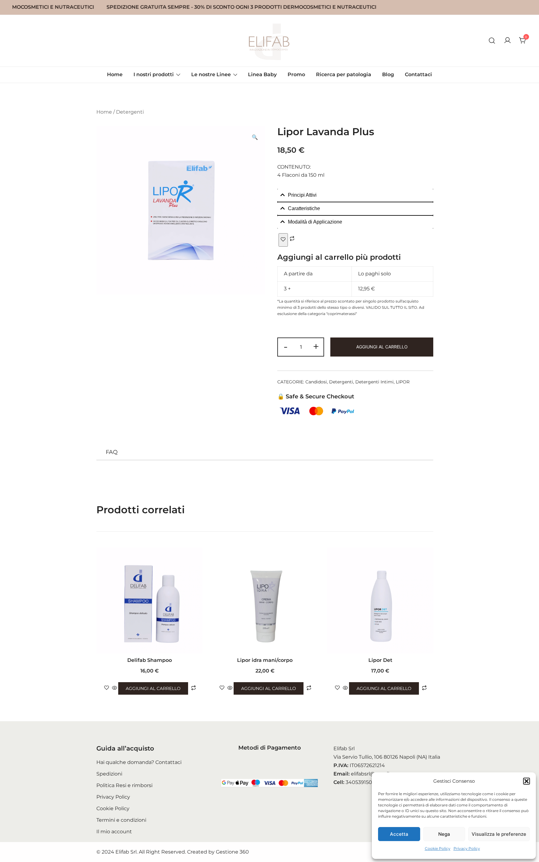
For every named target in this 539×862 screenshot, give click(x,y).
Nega (444, 834)
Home (115, 74)
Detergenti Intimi (374, 382)
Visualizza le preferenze (499, 834)
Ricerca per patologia (343, 74)
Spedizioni (109, 774)
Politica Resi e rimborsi (124, 785)
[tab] (355, 195)
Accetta (399, 834)
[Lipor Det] (380, 600)
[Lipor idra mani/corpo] (265, 600)
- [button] (286, 346)
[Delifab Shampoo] (149, 600)
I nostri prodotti (154, 74)
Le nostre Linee (211, 74)
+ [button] (316, 346)
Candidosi (316, 382)
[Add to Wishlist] (283, 240)
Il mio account (114, 832)
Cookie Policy (437, 848)
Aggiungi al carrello (382, 346)
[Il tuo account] (507, 41)
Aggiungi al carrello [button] (153, 688)
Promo (296, 74)
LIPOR (403, 382)
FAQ (112, 452)
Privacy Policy (467, 848)
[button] (526, 781)
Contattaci (418, 74)
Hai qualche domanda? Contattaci (139, 762)
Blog (388, 74)
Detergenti (130, 112)
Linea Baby (262, 74)
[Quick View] (114, 688)
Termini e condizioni (121, 820)
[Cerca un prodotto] (492, 41)
